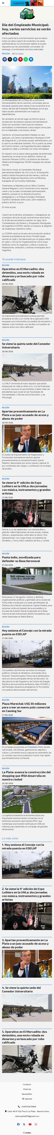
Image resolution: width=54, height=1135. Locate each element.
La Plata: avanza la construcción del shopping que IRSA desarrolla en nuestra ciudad (26, 775)
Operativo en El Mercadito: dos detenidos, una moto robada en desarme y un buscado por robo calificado (23, 274)
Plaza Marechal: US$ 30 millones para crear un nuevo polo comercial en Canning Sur (26, 707)
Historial (27, 1089)
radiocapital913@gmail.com (27, 1116)
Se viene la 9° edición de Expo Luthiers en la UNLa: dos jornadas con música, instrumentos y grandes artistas (26, 488)
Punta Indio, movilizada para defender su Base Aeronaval (21, 559)
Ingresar (28, 1098)
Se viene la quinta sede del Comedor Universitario (21, 989)
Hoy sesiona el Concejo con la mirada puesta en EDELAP (23, 846)
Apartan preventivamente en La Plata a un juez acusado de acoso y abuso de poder (25, 415)
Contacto (27, 1084)
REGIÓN (6, 53)
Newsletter (27, 1094)
